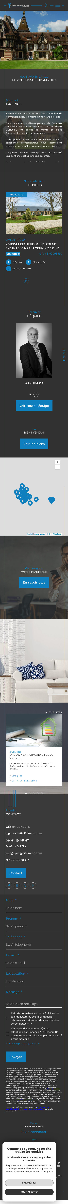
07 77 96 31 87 (17, 860)
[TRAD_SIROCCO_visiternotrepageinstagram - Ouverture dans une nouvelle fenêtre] (17, 885)
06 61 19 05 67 (17, 840)
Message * (14, 991)
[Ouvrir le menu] (57, 5)
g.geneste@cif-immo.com (24, 833)
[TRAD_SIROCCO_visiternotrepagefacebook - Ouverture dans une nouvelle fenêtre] (9, 885)
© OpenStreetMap (54, 534)
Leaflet (30, 534)
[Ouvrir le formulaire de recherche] (46, 5)
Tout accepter (29, 1191)
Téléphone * (15, 936)
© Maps (39, 534)
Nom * (11, 900)
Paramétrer (29, 1182)
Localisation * (17, 973)
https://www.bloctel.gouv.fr (26, 1100)
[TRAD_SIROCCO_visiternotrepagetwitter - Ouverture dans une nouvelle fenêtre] (25, 885)
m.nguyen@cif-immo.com (24, 853)
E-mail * (12, 955)
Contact (64, 354)
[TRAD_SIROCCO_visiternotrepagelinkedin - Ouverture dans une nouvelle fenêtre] (33, 885)
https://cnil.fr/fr (53, 1089)
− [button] (58, 467)
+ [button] (58, 462)
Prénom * (13, 918)
